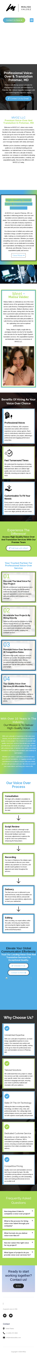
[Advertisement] (18, 44)
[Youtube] (11, 1315)
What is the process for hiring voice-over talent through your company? (16, 1223)
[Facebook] (5, 1315)
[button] (32, 20)
